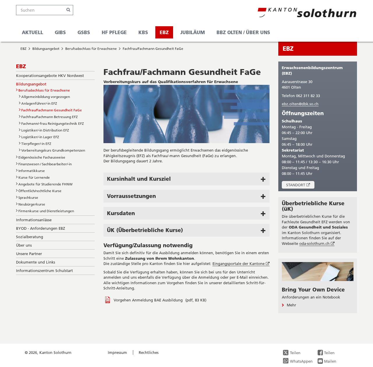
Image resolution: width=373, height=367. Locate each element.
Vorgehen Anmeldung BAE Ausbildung (149, 300)
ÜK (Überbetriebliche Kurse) (145, 230)
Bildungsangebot (45, 48)
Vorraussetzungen (131, 196)
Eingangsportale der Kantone (241, 263)
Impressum (117, 352)
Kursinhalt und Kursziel (139, 178)
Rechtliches (149, 352)
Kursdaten (121, 213)
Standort (300, 185)
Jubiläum (192, 32)
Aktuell (32, 32)
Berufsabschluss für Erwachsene (91, 48)
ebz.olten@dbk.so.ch (300, 103)
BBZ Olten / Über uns (243, 32)
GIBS (60, 32)
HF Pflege (114, 32)
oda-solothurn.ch (317, 243)
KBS (143, 32)
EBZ (164, 32)
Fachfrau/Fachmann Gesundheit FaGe (153, 48)
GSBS (84, 32)
